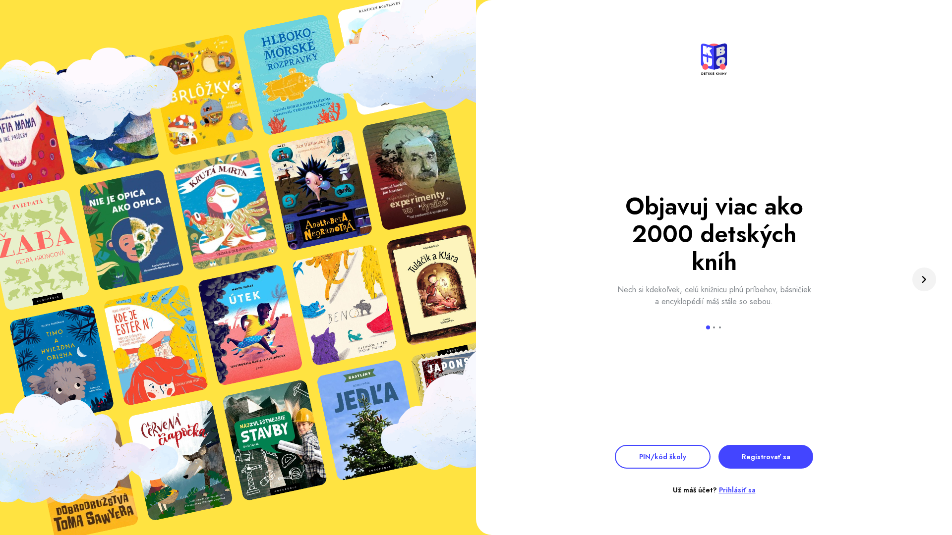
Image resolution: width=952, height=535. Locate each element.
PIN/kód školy (662, 457)
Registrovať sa (766, 457)
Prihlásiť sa (737, 490)
